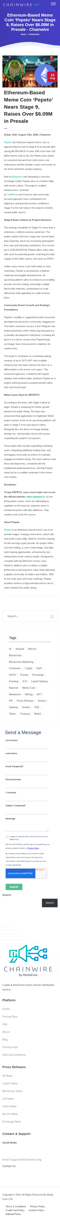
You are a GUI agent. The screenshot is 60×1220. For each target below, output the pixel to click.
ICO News (8, 1098)
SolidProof (12, 194)
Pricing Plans (10, 1016)
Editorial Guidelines (14, 1054)
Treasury (25, 713)
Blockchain (15, 655)
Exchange (38, 674)
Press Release (25, 700)
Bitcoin (32, 649)
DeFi (39, 668)
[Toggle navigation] (53, 4)
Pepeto (7, 142)
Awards (20, 649)
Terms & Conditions (16, 1206)
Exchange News (11, 1121)
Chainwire (15, 668)
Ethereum (17, 176)
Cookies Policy (36, 1210)
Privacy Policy (37, 1206)
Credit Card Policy (15, 1210)
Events (24, 674)
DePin (12, 674)
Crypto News (10, 1083)
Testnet (26, 707)
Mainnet (13, 688)
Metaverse (15, 694)
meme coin (28, 688)
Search (6, 895)
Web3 (37, 713)
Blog (5, 1039)
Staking (13, 707)
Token (12, 713)
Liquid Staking (39, 681)
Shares (42, 700)
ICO (25, 681)
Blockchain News (12, 1091)
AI (10, 649)
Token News (9, 1106)
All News (7, 1075)
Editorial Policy (13, 1214)
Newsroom (34, 34)
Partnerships (10, 1047)
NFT (39, 694)
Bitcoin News (10, 1114)
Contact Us (9, 1166)
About (6, 1032)
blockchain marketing (21, 662)
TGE (36, 707)
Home (23, 34)
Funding (13, 681)
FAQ (4, 1024)
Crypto (28, 668)
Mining (29, 694)
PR (11, 700)
